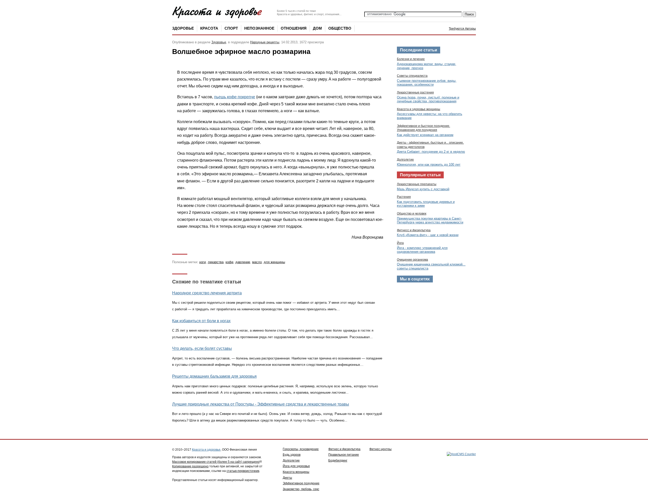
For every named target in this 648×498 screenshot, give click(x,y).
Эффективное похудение (301, 483)
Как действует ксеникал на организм (425, 135)
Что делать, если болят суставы (202, 348)
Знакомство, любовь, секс (301, 489)
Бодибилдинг (337, 460)
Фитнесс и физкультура (414, 230)
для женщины (274, 262)
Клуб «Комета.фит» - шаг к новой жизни (427, 235)
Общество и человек (411, 213)
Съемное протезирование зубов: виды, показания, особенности (426, 83)
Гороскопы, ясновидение (301, 449)
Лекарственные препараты (416, 184)
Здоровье (183, 28)
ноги (202, 262)
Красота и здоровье (206, 449)
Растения (404, 197)
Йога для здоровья (296, 466)
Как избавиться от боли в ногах (201, 321)
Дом (317, 28)
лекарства (216, 262)
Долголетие (405, 159)
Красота (209, 28)
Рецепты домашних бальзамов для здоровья (214, 376)
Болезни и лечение (411, 59)
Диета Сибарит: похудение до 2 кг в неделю (431, 152)
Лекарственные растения (415, 92)
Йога (400, 243)
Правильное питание (343, 454)
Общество (339, 28)
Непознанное (259, 28)
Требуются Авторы (462, 28)
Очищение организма (412, 259)
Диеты (287, 478)
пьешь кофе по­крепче (234, 97)
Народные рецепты (264, 42)
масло (257, 262)
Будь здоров (291, 454)
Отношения (294, 28)
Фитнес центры (380, 449)
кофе (229, 262)
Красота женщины (296, 472)
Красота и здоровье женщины (418, 109)
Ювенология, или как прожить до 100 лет (428, 164)
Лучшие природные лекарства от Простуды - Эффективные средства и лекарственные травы (260, 404)
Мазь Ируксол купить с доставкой (423, 189)
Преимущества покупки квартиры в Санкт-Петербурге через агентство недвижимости (430, 220)
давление (242, 262)
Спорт (231, 28)
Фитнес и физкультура (344, 449)
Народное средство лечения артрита (207, 293)
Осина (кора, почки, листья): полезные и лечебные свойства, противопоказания (428, 99)
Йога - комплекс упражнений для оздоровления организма (422, 250)
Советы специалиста (412, 76)
